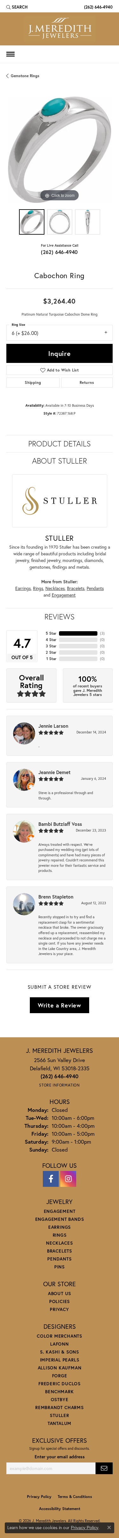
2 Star (51, 652)
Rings (38, 588)
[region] (59, 150)
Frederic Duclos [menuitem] (59, 1384)
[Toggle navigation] (10, 54)
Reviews (59, 617)
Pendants (95, 588)
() (102, 633)
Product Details (59, 443)
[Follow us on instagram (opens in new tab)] (68, 1179)
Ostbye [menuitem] (60, 1399)
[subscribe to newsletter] (104, 1468)
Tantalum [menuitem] (59, 1423)
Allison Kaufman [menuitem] (60, 1368)
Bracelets (75, 588)
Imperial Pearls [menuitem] (59, 1360)
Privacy (59, 1309)
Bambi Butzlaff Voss (60, 824)
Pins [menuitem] (59, 1267)
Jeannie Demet (54, 772)
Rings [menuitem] (60, 1235)
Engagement (64, 595)
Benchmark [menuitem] (59, 1391)
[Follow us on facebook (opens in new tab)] (51, 1179)
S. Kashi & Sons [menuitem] (59, 1352)
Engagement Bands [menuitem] (59, 1219)
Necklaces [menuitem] (59, 1243)
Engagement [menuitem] (60, 1211)
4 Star (51, 639)
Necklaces (55, 588)
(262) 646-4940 (59, 252)
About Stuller (59, 461)
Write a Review (59, 1005)
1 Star (51, 658)
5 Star (51, 633)
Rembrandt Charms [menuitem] (59, 1407)
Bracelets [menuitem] (59, 1251)
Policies (59, 1301)
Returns (87, 382)
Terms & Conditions (75, 1496)
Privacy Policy (39, 1496)
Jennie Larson (53, 726)
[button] (17, 7)
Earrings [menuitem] (59, 1227)
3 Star (51, 646)
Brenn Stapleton (55, 896)
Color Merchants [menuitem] (59, 1336)
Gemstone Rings (25, 75)
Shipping (33, 382)
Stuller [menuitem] (59, 1415)
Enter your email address (60, 1457)
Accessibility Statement (59, 1508)
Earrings (23, 588)
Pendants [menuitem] (59, 1259)
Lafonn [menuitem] (59, 1344)
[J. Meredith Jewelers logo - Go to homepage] (59, 29)
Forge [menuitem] (59, 1376)
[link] (98, 7)
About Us (59, 1293)
